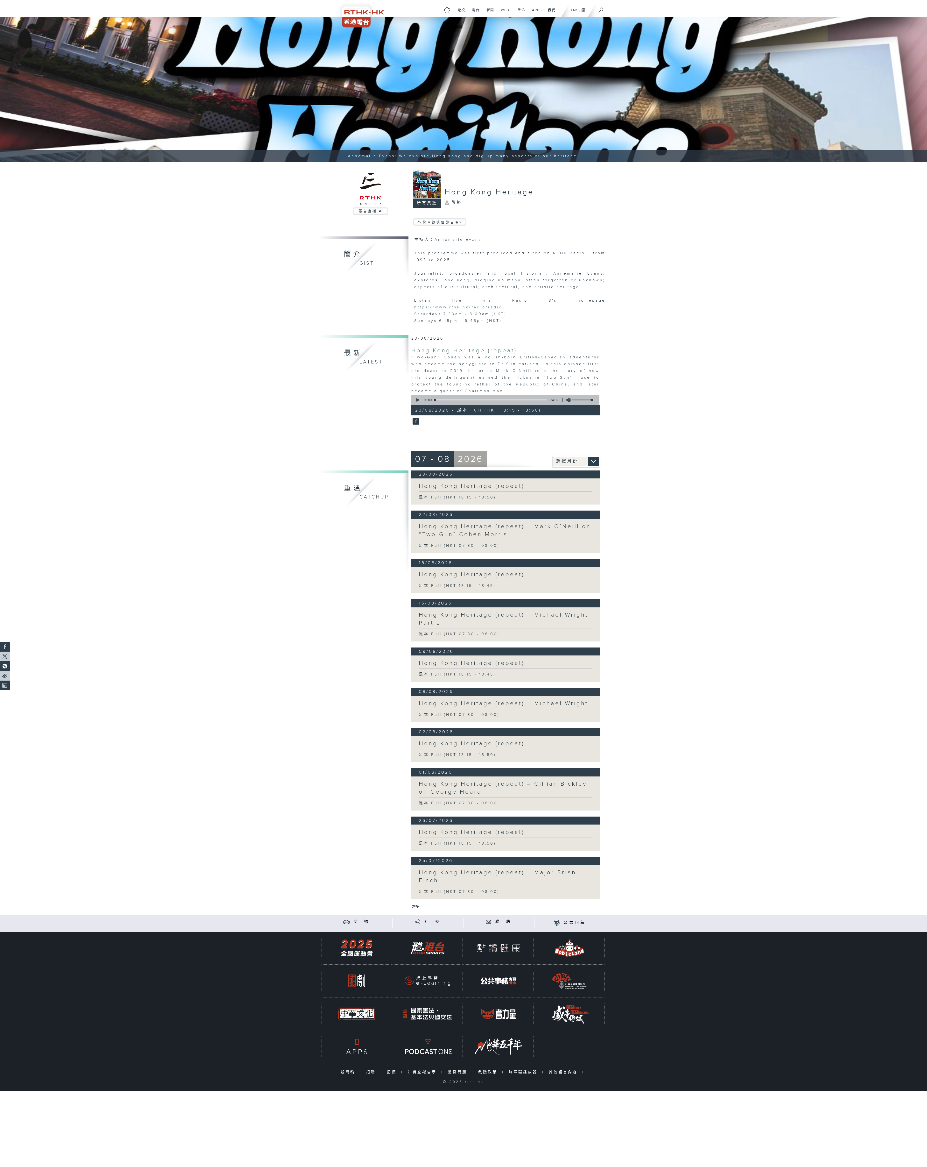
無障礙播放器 (524, 1072)
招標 (393, 1072)
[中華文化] (357, 1013)
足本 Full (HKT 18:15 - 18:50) (457, 497)
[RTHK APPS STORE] (357, 1046)
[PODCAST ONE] (427, 1046)
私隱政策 (489, 1072)
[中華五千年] (498, 1046)
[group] (567, 400)
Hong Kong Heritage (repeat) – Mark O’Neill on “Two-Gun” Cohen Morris (505, 530)
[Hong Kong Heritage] (415, 421)
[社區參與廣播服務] (569, 981)
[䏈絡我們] (488, 922)
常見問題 (458, 1072)
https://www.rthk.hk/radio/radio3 (460, 307)
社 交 (432, 921)
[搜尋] (601, 8)
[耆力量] (498, 1013)
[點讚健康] (498, 948)
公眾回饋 (575, 922)
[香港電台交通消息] (346, 922)
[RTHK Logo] (359, 14)
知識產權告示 (423, 1072)
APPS (535, 12)
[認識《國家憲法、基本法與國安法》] (427, 1013)
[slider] (583, 400)
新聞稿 (349, 1072)
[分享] (417, 922)
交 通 (361, 921)
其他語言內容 (564, 1072)
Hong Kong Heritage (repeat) (464, 350)
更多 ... (417, 906)
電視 (459, 12)
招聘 (372, 1072)
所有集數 (427, 203)
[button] (417, 400)
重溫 (519, 12)
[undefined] (447, 10)
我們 (550, 12)
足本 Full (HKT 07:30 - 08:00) (459, 545)
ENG (574, 10)
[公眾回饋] (557, 923)
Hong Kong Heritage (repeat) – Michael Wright (503, 703)
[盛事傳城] (569, 1013)
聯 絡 (503, 921)
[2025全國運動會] (357, 948)
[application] (503, 400)
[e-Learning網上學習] (427, 981)
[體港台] (427, 948)
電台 (474, 12)
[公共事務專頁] (498, 981)
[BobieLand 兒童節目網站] (569, 948)
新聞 (488, 12)
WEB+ (504, 12)
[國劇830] (357, 981)
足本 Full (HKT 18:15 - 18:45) (457, 586)
